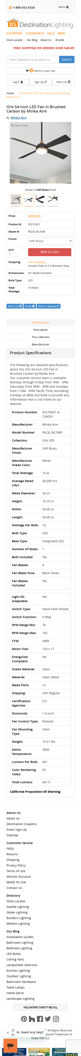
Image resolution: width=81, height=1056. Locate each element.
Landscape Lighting (20, 998)
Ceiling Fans (15, 959)
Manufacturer (40, 344)
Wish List (62, 82)
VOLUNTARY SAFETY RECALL (41, 1007)
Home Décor (15, 993)
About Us (45, 40)
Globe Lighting (16, 912)
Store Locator (14, 40)
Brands (60, 40)
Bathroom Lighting (19, 942)
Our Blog (32, 40)
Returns (12, 854)
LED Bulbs (13, 954)
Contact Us (14, 888)
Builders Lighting (18, 918)
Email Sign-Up (16, 829)
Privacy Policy (16, 865)
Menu (64, 8)
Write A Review (47, 306)
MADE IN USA (16, 882)
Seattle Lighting (17, 907)
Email (28, 306)
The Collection (40, 337)
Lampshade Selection (21, 965)
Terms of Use (15, 871)
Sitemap (12, 835)
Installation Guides (20, 937)
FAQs (10, 848)
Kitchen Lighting (18, 970)
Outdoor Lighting (18, 976)
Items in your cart (43, 70)
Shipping (12, 860)
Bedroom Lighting (19, 948)
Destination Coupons (21, 824)
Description (40, 330)
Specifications (40, 322)
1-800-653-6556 (23, 7)
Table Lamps (15, 987)
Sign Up (39, 82)
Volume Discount (18, 876)
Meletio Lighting (18, 923)
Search (67, 59)
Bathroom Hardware (21, 982)
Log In (17, 82)
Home (10, 93)
